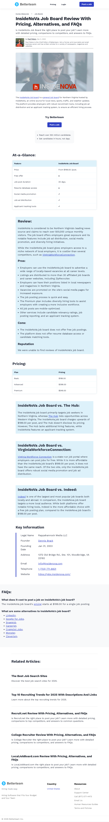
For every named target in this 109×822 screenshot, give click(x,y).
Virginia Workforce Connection (35, 456)
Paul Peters (32, 39)
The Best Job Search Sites (29, 676)
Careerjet (11, 626)
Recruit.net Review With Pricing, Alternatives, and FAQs (49, 713)
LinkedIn (11, 615)
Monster (10, 632)
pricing (38, 604)
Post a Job (87, 4)
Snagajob (11, 622)
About (77, 789)
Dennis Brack (45, 540)
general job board (51, 97)
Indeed (22, 496)
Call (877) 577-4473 (83, 796)
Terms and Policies (83, 808)
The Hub (53, 416)
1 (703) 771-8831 (47, 569)
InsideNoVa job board (29, 97)
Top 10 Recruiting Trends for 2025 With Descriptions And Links (54, 694)
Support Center (81, 792)
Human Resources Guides (86, 804)
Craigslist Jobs (14, 629)
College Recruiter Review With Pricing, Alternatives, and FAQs (53, 734)
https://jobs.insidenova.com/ (54, 574)
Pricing (53, 4)
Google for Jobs (15, 619)
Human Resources (22, 14)
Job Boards (39, 14)
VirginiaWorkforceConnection (58, 254)
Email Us (78, 800)
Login (63, 4)
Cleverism (11, 636)
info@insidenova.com (50, 563)
